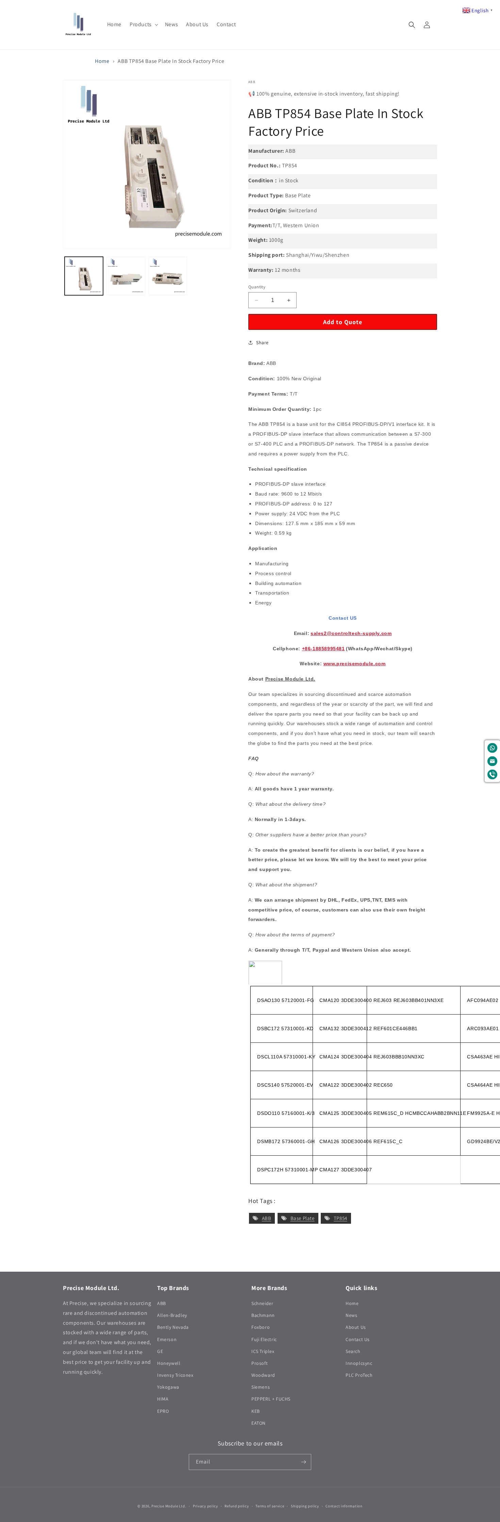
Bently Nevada (173, 1327)
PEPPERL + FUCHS (270, 1399)
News (351, 1315)
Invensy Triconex (175, 1375)
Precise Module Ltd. (168, 1506)
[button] (143, 24)
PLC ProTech (359, 1375)
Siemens (260, 1387)
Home (102, 61)
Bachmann (263, 1315)
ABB (266, 1218)
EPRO (163, 1411)
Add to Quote (342, 322)
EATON (258, 1423)
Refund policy (236, 1506)
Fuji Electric (264, 1339)
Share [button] (262, 342)
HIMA (162, 1399)
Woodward (263, 1375)
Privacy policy (205, 1506)
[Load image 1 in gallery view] (84, 276)
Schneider (262, 1303)
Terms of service (269, 1506)
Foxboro (260, 1327)
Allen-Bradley (172, 1315)
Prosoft (259, 1363)
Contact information (344, 1506)
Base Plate (302, 1218)
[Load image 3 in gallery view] (168, 276)
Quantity (256, 287)
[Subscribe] (303, 1462)
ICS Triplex (262, 1351)
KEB (255, 1411)
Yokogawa (168, 1387)
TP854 (340, 1218)
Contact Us (358, 1339)
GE (160, 1351)
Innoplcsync (359, 1363)
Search (353, 1351)
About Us (356, 1327)
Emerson (167, 1339)
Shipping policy (305, 1506)
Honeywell (168, 1363)
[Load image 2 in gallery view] (125, 276)
